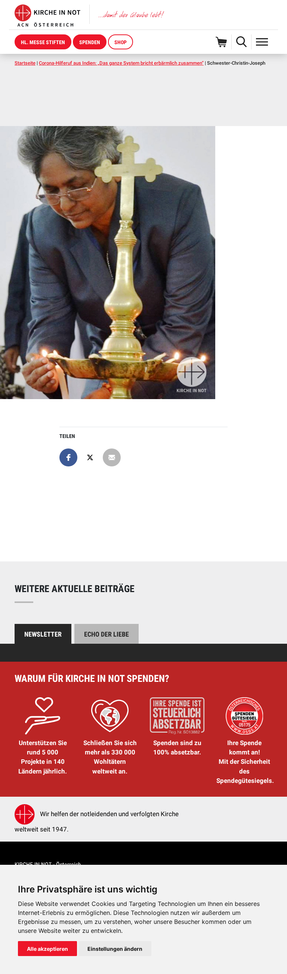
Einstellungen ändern (114, 949)
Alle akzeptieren (47, 949)
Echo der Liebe (106, 634)
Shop (120, 42)
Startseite (25, 63)
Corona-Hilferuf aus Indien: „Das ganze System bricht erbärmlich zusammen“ (121, 63)
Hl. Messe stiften (43, 42)
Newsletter (43, 634)
